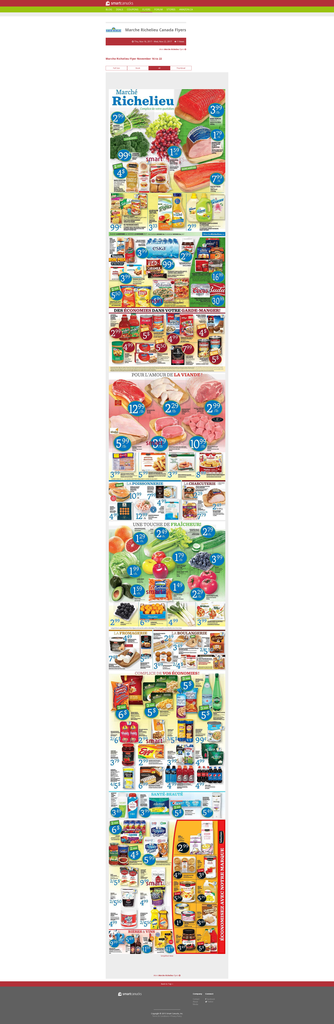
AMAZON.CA (186, 9)
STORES (171, 9)
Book (138, 68)
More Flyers (172, 49)
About (195, 1001)
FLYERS (146, 9)
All (159, 68)
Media (195, 1004)
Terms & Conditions (160, 1016)
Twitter (210, 1001)
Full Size (116, 68)
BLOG (109, 9)
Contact (196, 999)
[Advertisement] (153, 14)
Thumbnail (180, 68)
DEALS (119, 9)
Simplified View (167, 956)
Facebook (210, 999)
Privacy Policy (176, 1016)
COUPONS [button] (132, 9)
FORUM (158, 9)
